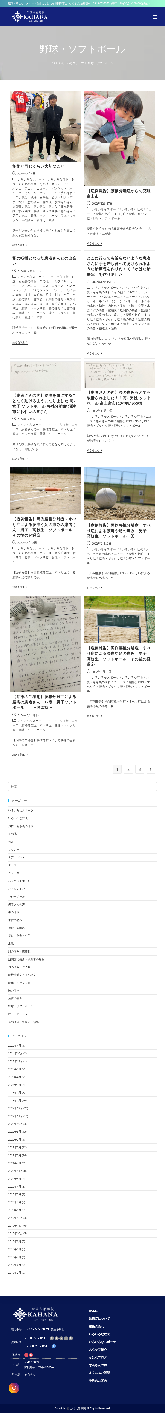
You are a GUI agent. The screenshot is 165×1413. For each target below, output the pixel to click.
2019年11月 (15, 1226)
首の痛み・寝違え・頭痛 (38, 220)
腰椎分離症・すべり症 (111, 214)
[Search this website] (82, 786)
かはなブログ (98, 1357)
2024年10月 (15, 1053)
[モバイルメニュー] (155, 17)
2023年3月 (14, 1085)
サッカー (58, 184)
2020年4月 (14, 1186)
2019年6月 (14, 1265)
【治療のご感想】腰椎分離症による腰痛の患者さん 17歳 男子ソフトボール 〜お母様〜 (44, 702)
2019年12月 (15, 1218)
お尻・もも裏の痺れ (20, 826)
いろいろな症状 (58, 179)
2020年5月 (14, 1179)
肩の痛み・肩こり (46, 206)
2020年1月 (14, 1210)
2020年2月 (14, 1202)
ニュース (43, 188)
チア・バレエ (27, 285)
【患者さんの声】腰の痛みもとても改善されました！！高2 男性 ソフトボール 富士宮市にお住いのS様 (119, 397)
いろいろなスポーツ (30, 179)
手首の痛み (20, 197)
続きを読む (20, 245)
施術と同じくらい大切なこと (38, 166)
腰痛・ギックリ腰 (46, 211)
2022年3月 (14, 1147)
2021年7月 (14, 1163)
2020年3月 (14, 1194)
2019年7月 (14, 1257)
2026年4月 (14, 1045)
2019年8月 (14, 1249)
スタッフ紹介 (98, 1349)
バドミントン (27, 193)
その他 (44, 184)
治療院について (99, 1318)
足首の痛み (20, 215)
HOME (93, 1311)
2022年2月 (14, 1155)
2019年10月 (15, 1233)
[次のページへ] (151, 769)
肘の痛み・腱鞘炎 (40, 202)
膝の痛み (67, 211)
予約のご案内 (98, 1380)
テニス (29, 188)
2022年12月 (15, 1108)
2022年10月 (15, 1124)
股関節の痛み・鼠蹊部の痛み (26, 959)
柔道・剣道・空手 (58, 294)
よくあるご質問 (99, 1372)
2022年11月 (15, 1116)
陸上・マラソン (59, 313)
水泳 (21, 202)
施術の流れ (96, 1326)
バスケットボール (19, 881)
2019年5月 (14, 1272)
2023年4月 (14, 1077)
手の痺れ (67, 193)
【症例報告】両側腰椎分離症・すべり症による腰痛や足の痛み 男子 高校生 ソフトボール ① (119, 530)
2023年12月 (15, 1061)
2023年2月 (14, 1092)
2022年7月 (14, 1139)
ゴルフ (56, 281)
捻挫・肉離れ (40, 197)
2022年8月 (14, 1131)
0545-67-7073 (101, 3)
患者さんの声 (30, 429)
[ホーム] (53, 63)
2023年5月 (14, 1069)
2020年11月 (15, 1171)
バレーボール (49, 193)
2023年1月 (14, 1100)
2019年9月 (14, 1241)
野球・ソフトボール (44, 215)
